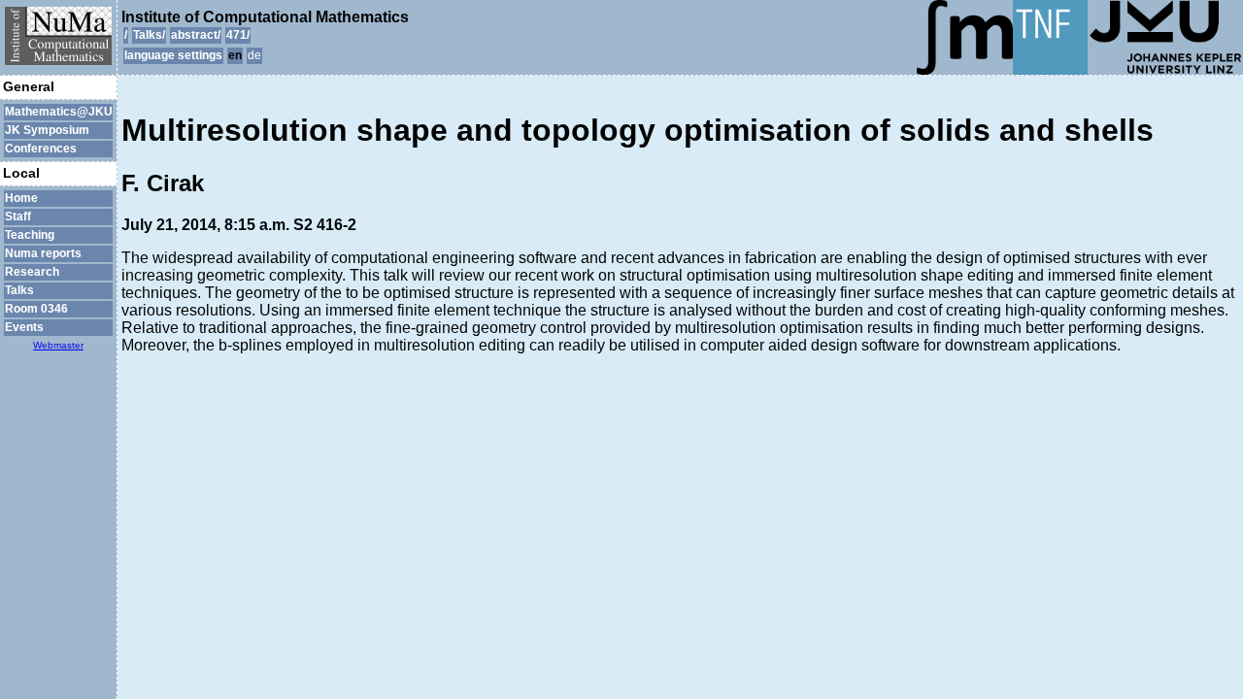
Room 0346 (36, 309)
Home (21, 198)
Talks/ (149, 35)
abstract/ (195, 35)
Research (32, 272)
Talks (19, 290)
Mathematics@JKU (58, 111)
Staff (18, 216)
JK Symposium (47, 130)
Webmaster (58, 345)
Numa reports (43, 253)
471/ (238, 35)
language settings (173, 55)
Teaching (29, 235)
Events (24, 327)
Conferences (41, 148)
